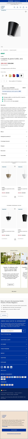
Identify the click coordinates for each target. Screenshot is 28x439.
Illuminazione (5, 50)
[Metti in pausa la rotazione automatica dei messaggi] (26, 1)
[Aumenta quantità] (6, 81)
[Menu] (26, 7)
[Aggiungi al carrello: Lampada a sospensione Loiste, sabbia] (15, 197)
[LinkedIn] (11, 367)
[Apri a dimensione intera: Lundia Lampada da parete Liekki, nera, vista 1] (14, 28)
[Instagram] (2, 367)
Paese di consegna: (5, 334)
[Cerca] (14, 7)
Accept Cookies (14, 430)
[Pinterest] (8, 367)
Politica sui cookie (10, 394)
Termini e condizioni (18, 392)
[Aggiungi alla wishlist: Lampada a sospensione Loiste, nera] (15, 209)
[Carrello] (23, 7)
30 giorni (10, 99)
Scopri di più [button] (4, 93)
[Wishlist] (20, 7)
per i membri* (15, 101)
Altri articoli (14, 291)
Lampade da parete (13, 50)
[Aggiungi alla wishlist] (25, 11)
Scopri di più (3, 311)
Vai (23, 330)
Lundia (2, 56)
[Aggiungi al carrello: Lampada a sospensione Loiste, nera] (15, 239)
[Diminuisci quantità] (2, 81)
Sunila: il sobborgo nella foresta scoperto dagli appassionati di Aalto (11, 268)
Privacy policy (3, 394)
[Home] (1, 50)
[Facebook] (5, 367)
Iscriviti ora (4, 315)
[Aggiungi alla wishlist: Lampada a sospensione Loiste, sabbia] (15, 166)
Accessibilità (16, 394)
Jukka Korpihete (4, 60)
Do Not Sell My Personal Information (7, 392)
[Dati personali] (17, 7)
